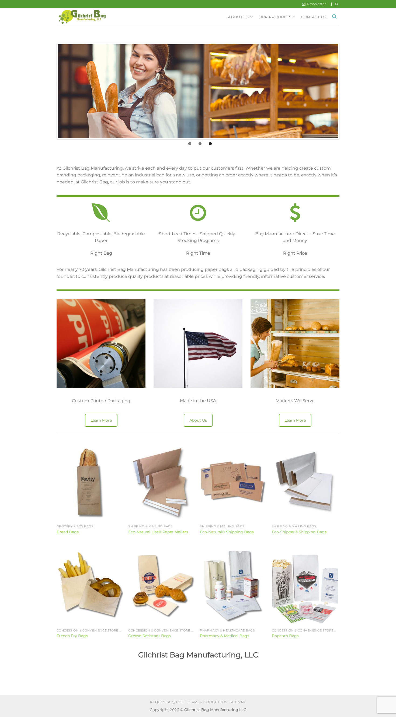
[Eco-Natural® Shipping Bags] (233, 482)
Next (346, 91)
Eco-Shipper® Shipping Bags (299, 532)
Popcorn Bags (285, 635)
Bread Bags (68, 532)
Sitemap (238, 702)
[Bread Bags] (90, 482)
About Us (238, 17)
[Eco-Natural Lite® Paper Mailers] (161, 482)
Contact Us (313, 17)
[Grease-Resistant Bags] (161, 586)
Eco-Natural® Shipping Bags (227, 532)
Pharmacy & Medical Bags (224, 635)
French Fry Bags (72, 635)
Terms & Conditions (207, 702)
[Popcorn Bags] (305, 586)
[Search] (334, 16)
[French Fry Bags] (90, 586)
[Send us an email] (336, 4)
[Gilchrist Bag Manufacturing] (92, 17)
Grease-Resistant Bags (149, 635)
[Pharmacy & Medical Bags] (233, 586)
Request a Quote (167, 702)
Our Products (275, 17)
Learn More (101, 420)
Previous (49, 91)
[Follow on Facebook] (331, 4)
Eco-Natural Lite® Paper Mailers (158, 532)
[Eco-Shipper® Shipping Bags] (305, 482)
